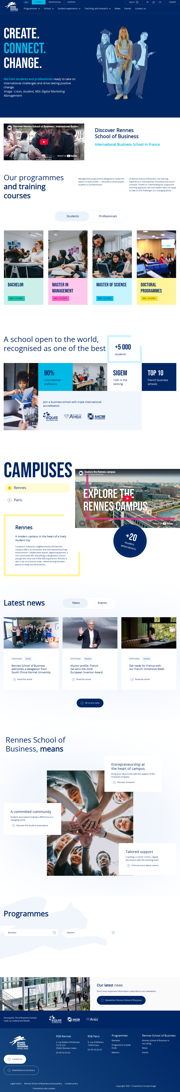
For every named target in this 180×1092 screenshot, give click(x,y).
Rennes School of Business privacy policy (43, 1084)
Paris (18, 500)
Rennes (20, 488)
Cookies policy (71, 1084)
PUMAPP (172, 2)
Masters (115, 1052)
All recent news (92, 703)
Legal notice (15, 1084)
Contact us (140, 9)
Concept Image (149, 1086)
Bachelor (116, 1040)
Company (71, 2)
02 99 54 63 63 (63, 1053)
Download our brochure (23, 1070)
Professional (55, 2)
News (117, 9)
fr (148, 2)
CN (160, 2)
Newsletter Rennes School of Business (123, 1000)
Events (127, 9)
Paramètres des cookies (44, 1089)
